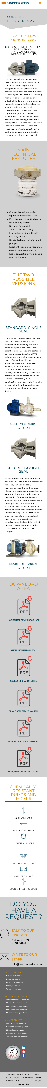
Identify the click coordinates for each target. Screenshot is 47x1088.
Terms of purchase (13, 989)
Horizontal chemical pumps (17, 1027)
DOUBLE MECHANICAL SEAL (23, 681)
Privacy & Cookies (13, 986)
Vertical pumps (23, 818)
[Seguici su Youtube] (23, 1051)
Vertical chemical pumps (16, 1023)
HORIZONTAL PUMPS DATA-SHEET (23, 772)
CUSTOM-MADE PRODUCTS (23, 889)
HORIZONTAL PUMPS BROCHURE (23, 620)
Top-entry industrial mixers (17, 1037)
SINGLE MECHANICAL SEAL (23, 650)
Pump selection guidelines (16, 1009)
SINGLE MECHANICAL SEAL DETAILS (23, 426)
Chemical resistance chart (16, 1003)
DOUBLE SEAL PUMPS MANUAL (23, 741)
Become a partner (13, 979)
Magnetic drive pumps (15, 1030)
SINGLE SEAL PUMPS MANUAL (23, 711)
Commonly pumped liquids (17, 1006)
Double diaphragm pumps (16, 1033)
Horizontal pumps (23, 830)
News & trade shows (14, 976)
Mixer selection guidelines (16, 1013)
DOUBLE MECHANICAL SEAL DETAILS (23, 566)
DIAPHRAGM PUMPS (23, 863)
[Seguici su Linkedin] (23, 1047)
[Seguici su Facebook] (23, 1055)
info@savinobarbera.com (28, 964)
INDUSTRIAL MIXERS (23, 843)
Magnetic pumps (23, 876)
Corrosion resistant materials (17, 1000)
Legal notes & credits (14, 982)
